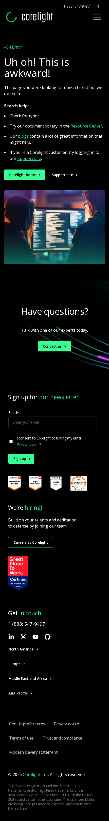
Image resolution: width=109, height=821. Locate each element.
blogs (23, 136)
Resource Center (86, 126)
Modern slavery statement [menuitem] (33, 752)
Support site (29, 158)
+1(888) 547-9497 (75, 6)
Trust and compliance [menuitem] (62, 738)
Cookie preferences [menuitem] (27, 724)
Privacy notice (26, 444)
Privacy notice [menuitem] (66, 724)
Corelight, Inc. (36, 774)
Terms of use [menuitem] (21, 738)
